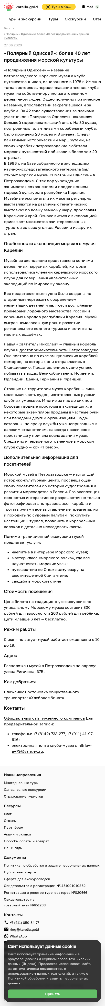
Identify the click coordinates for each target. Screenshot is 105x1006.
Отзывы (10, 820)
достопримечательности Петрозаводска (59, 349)
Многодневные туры (21, 783)
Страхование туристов (23, 796)
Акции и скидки (17, 834)
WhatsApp (18, 936)
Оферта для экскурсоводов (27, 879)
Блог (7, 28)
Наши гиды (13, 848)
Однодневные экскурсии (25, 789)
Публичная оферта (20, 872)
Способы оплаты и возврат (26, 841)
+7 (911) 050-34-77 (24, 922)
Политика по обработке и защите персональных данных (52, 865)
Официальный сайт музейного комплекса (44, 718)
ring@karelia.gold (24, 929)
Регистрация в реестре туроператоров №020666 (45, 892)
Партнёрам (13, 827)
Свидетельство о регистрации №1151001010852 (44, 886)
